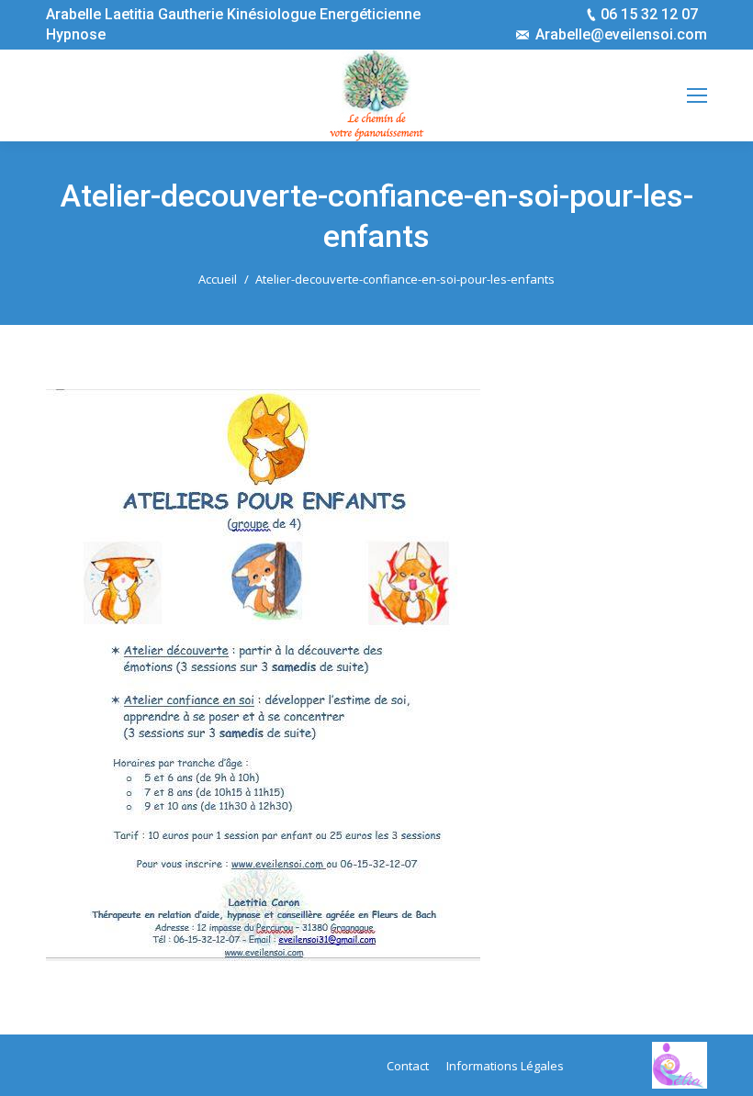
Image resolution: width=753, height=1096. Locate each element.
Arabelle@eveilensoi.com (621, 34)
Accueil (217, 279)
